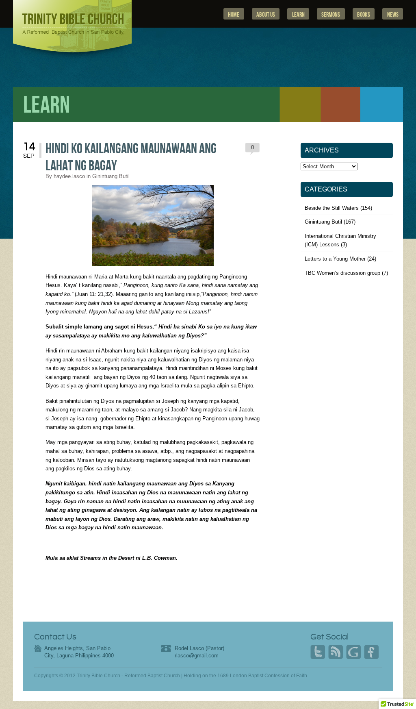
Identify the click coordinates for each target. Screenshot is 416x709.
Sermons (330, 15)
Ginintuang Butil (111, 176)
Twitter (317, 652)
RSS (335, 652)
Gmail (353, 652)
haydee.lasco (69, 176)
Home (233, 15)
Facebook (371, 652)
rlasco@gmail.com (197, 655)
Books (363, 15)
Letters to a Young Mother (335, 259)
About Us (265, 15)
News (393, 15)
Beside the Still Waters (332, 208)
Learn (298, 15)
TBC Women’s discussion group (342, 273)
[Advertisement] (347, 352)
